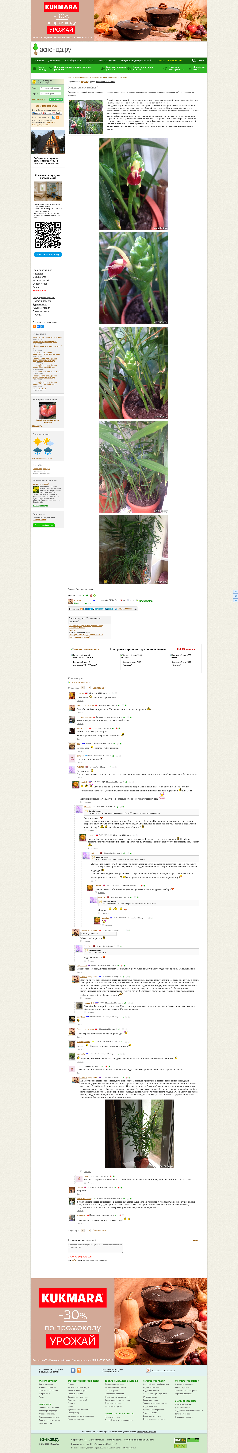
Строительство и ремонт (187, 1381)
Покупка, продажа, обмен (49, 1420)
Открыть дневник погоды (42, 458)
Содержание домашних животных (189, 1411)
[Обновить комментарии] (235, 596)
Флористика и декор (113, 1406)
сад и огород (82, 92)
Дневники (54, 60)
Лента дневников (46, 1384)
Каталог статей (41, 280)
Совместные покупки (169, 60)
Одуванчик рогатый (41, 484)
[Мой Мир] (42, 326)
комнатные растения (98, 77)
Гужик (79, 1066)
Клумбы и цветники (151, 1387)
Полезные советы (46, 1423)
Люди (36, 287)
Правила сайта (41, 311)
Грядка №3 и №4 (39, 389)
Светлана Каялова (84, 717)
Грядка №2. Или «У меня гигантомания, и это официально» (46, 353)
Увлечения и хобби (183, 1414)
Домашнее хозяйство (185, 1401)
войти (74, 1260)
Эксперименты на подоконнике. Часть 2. (86, 635)
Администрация (41, 308)
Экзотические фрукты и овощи (117, 1400)
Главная (39, 60)
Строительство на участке (142, 68)
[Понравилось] (116, 693)
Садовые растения (75, 1394)
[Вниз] (235, 600)
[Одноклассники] (34, 326)
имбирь (179, 92)
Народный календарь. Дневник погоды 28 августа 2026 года (45, 377)
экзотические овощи (166, 92)
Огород (71, 1384)
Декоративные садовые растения (121, 1381)
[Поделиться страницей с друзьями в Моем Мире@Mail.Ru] (87, 609)
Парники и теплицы (76, 1419)
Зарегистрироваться (80, 1256)
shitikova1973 (82, 728)
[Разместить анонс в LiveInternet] (98, 609)
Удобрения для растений (78, 1410)
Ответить (80, 701)
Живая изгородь (150, 1397)
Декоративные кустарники (115, 1387)
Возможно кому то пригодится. (45, 342)
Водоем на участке (151, 1391)
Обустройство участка (154, 1381)
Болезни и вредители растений (81, 1416)
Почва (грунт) (73, 1413)
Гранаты (72, 630)
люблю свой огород (84, 1199)
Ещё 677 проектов (186, 649)
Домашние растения (113, 1403)
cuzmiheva (81, 1017)
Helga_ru (80, 693)
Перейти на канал (46, 254)
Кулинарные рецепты (184, 1417)
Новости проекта (42, 301)
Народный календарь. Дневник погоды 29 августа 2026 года (45, 366)
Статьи (90, 60)
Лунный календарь (47, 1414)
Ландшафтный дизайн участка (156, 1384)
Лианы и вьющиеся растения (117, 1397)
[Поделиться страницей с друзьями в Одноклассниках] (81, 609)
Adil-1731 (80, 767)
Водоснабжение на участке (154, 1419)
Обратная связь (79, 1440)
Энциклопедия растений (136, 60)
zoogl (79, 744)
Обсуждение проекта (44, 297)
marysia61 (81, 1054)
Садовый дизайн (150, 1406)
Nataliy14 (46, 469)
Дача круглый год (182, 1407)
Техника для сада (112, 1417)
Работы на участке (183, 1404)
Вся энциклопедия (40, 506)
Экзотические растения (105, 82)
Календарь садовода (48, 1411)
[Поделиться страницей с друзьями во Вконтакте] (84, 609)
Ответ (85, 934)
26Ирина (80, 756)
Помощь (37, 314)
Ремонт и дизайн (182, 1387)
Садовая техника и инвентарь (119, 1414)
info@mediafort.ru (129, 1448)
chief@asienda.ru (109, 1444)
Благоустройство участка (116, 68)
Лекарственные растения (49, 1417)
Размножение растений (77, 1400)
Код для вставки (125, 609)
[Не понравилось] (113, 693)
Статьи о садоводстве (48, 1391)
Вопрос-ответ (107, 60)
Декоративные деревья (114, 1384)
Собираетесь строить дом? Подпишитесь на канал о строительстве (46, 160)
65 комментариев (145, 600)
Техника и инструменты (176, 68)
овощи (91, 92)
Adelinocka (81, 1215)
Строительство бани (183, 1394)
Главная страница (42, 270)
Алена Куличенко (83, 1042)
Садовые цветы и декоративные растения (72, 68)
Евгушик (84, 82)
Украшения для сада (151, 1416)
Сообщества (73, 60)
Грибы (70, 1406)
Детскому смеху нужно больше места (48, 176)
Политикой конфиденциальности (43, 123)
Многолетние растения (114, 1394)
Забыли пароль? (38, 100)
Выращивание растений (77, 1397)
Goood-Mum (37, 469)
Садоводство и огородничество (83, 1381)
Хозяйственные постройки (186, 1391)
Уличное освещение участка (155, 1403)
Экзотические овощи (84, 589)
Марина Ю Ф (82, 966)
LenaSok (83, 782)
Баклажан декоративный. (79, 637)
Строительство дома (184, 1384)
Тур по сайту (40, 304)
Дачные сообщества (47, 1387)
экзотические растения (146, 92)
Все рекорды (37, 426)
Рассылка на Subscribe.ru (163, 1370)
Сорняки (71, 1403)
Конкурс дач (39, 290)
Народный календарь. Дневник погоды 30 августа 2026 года (45, 360)
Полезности (45, 1404)
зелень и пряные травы (124, 92)
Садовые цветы (111, 1391)
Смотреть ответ (39, 520)
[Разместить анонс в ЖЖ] (109, 609)
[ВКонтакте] (38, 326)
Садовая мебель (150, 1413)
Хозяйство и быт (199, 68)
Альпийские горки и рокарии (155, 1394)
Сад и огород (42, 68)
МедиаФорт (55, 1444)
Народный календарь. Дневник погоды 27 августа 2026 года (45, 383)
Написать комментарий (80, 682)
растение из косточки (118, 77)
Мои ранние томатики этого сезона (46, 371)
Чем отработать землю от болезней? (47, 337)
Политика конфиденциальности (139, 1440)
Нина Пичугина (96, 1444)
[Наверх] (235, 591)
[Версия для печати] (135, 609)
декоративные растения (78, 77)
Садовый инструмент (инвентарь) (118, 1420)
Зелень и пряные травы (77, 1391)
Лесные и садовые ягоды (78, 1387)
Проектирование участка (153, 1410)
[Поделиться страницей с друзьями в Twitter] (90, 609)
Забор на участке (150, 1400)
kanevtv (80, 1188)
